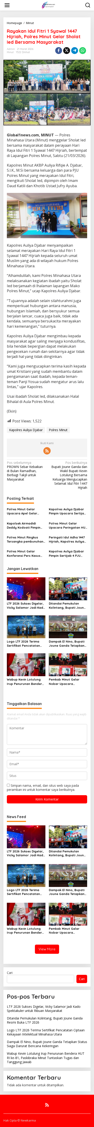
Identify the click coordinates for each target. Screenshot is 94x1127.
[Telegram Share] (74, 50)
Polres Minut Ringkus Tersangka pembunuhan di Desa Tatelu (25, 539)
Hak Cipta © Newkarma (19, 1120)
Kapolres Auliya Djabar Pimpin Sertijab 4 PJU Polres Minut (66, 553)
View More (47, 949)
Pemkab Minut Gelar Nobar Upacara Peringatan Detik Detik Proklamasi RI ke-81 (66, 682)
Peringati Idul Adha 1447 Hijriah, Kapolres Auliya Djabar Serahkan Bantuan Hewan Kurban (67, 539)
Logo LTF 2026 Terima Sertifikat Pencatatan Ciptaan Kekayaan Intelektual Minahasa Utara (23, 644)
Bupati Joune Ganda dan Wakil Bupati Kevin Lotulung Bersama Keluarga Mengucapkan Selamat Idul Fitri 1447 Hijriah (69, 475)
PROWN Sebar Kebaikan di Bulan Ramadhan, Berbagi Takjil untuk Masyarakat (25, 471)
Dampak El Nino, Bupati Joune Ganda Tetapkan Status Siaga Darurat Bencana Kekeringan (66, 644)
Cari (10, 972)
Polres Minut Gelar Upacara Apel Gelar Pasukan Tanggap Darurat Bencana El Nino (25, 511)
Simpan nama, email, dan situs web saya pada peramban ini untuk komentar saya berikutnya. (43, 787)
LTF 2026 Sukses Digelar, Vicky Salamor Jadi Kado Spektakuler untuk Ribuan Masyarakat (26, 606)
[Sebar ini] (58, 50)
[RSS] (47, 450)
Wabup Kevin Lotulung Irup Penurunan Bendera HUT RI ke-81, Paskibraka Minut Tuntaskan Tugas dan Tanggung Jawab (25, 682)
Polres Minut (58, 430)
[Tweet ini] (66, 50)
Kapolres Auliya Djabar (26, 430)
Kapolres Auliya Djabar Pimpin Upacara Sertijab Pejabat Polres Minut (67, 511)
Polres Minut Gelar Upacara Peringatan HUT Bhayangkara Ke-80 (68, 526)
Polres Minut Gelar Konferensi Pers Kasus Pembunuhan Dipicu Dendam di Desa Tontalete (23, 553)
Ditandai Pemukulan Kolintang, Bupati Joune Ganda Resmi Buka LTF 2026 (67, 606)
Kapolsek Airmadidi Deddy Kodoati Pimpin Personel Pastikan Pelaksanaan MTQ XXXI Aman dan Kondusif (24, 526)
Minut (10, 52)
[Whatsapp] (82, 50)
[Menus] (7, 5)
